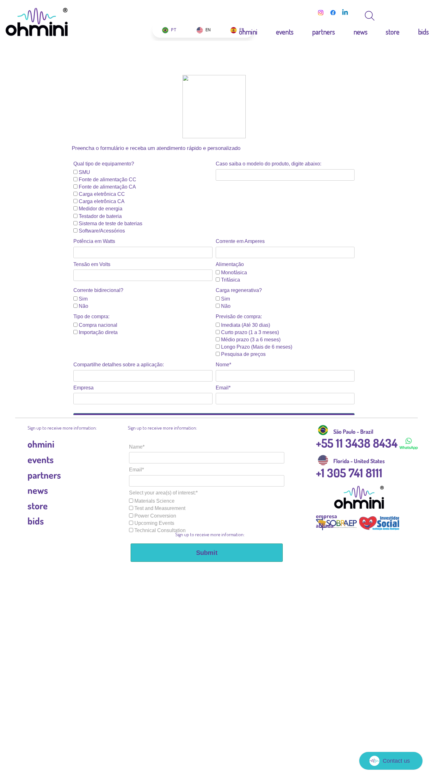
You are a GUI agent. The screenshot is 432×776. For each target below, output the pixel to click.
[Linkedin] (345, 12)
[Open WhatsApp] (416, 16)
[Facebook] (333, 12)
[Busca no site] (369, 15)
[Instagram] (320, 12)
